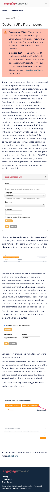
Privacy (5, 477)
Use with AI (10, 18)
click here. (13, 456)
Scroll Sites (6, 489)
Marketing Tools (34, 70)
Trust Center (7, 482)
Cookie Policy (7, 479)
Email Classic (17, 11)
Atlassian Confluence (22, 489)
